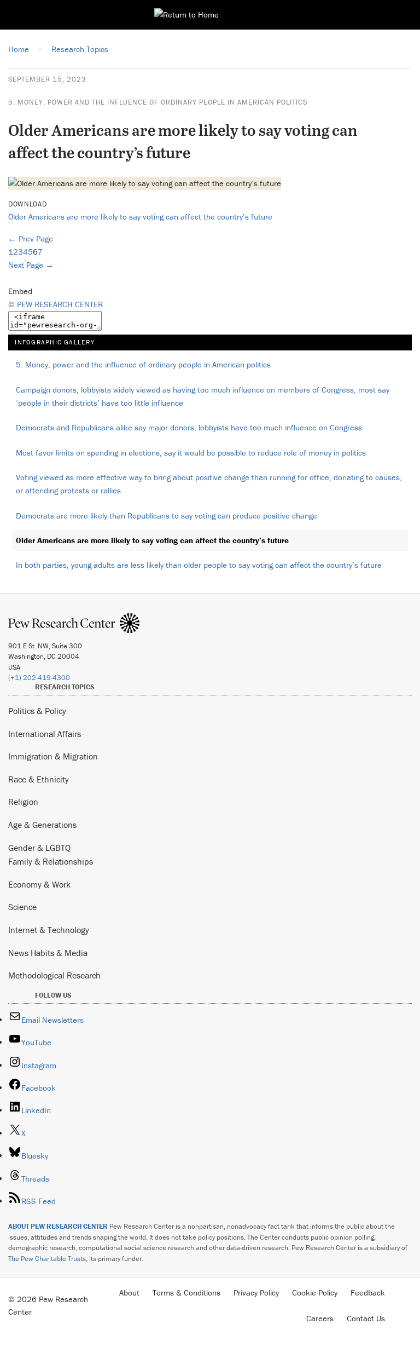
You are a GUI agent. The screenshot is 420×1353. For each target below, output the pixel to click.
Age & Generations (42, 824)
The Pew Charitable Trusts (47, 1258)
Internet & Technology (48, 929)
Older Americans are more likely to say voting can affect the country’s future (140, 216)
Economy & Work (39, 884)
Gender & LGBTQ (39, 847)
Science (22, 906)
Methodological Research (54, 975)
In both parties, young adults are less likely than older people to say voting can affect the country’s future (199, 565)
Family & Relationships (50, 861)
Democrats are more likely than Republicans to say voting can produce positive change (166, 515)
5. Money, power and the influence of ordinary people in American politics (157, 102)
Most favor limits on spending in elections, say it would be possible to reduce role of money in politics (191, 452)
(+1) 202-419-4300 (39, 677)
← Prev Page (30, 238)
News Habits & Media (48, 952)
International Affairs (44, 733)
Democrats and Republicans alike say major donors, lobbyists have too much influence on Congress (189, 427)
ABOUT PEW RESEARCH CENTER (58, 1226)
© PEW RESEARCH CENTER (55, 304)
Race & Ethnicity (38, 779)
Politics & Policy (37, 710)
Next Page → (31, 265)
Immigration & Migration (53, 756)
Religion (23, 801)
